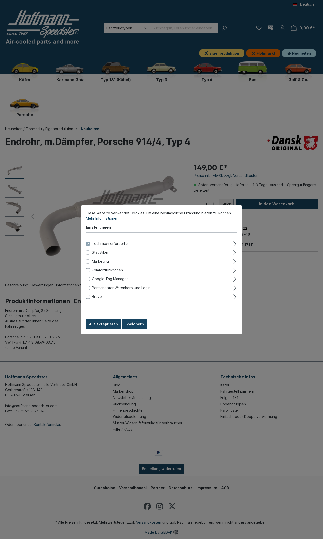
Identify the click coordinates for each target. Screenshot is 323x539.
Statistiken (101, 252)
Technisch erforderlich (111, 243)
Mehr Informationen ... (104, 218)
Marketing (100, 261)
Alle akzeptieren (103, 324)
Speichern (134, 324)
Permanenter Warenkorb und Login (121, 287)
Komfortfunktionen (107, 270)
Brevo (97, 296)
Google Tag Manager (110, 278)
